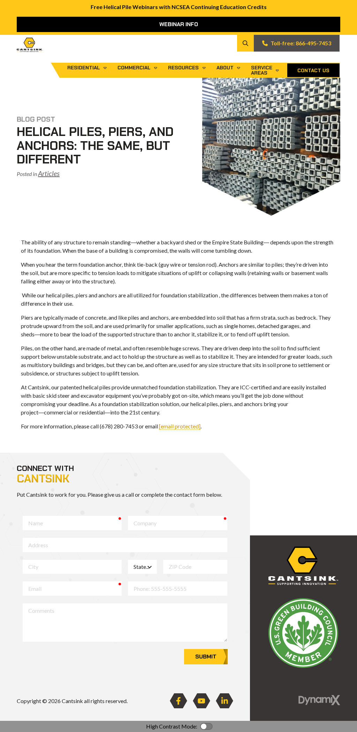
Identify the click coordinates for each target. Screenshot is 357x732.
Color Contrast (206, 726)
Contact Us (313, 70)
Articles (49, 173)
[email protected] (179, 426)
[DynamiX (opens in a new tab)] (319, 700)
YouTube (201, 701)
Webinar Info (178, 24)
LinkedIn (224, 701)
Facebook (178, 701)
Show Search (245, 43)
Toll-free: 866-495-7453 (301, 43)
